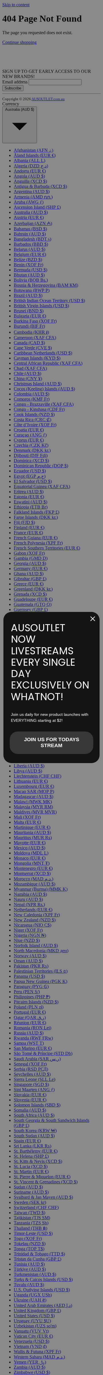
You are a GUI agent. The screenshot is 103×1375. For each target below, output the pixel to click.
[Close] (93, 619)
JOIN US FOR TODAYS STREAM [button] (51, 743)
